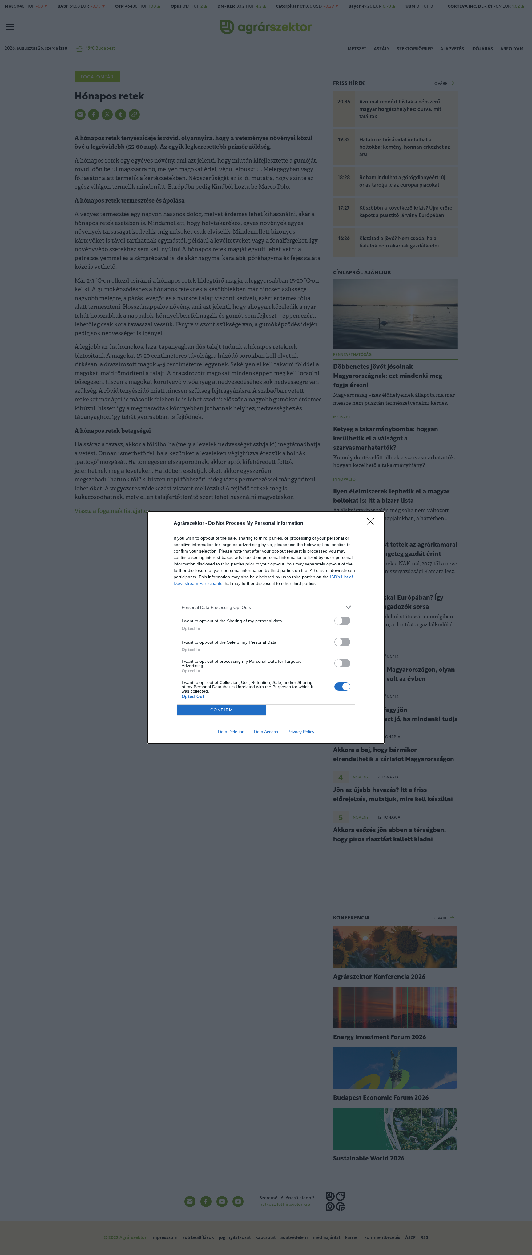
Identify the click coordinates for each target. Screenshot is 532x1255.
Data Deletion (231, 731)
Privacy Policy (301, 731)
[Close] (372, 523)
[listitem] (266, 607)
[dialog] (266, 627)
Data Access (266, 731)
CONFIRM (221, 710)
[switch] (342, 621)
